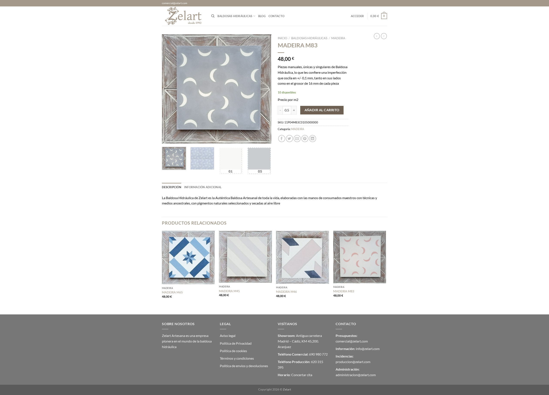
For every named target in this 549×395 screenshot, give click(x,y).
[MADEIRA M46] (302, 257)
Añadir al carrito (322, 110)
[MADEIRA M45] (245, 257)
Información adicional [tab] (203, 187)
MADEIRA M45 (229, 291)
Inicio (282, 38)
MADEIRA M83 (343, 291)
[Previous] (169, 89)
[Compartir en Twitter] (289, 138)
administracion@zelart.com (356, 375)
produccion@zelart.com (353, 362)
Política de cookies (233, 351)
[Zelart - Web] (183, 16)
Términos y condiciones (237, 358)
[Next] (264, 89)
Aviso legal (227, 335)
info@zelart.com (368, 349)
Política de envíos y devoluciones (244, 366)
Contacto (276, 16)
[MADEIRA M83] (359, 257)
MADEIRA (338, 38)
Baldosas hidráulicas (234, 16)
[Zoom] (167, 138)
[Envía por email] (297, 138)
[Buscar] (212, 16)
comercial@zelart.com (352, 341)
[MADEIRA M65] (188, 257)
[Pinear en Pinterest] (304, 138)
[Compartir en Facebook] (281, 138)
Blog (261, 16)
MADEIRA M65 (172, 292)
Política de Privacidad (236, 343)
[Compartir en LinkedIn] (312, 138)
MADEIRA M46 (286, 291)
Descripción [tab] (171, 187)
